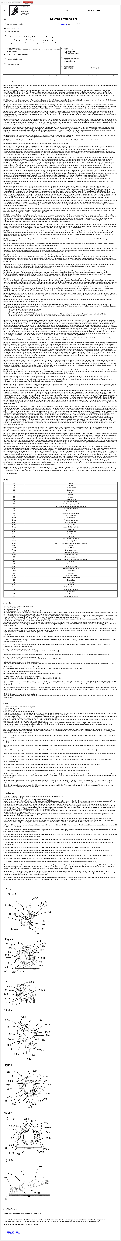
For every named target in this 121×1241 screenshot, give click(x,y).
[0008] (17, 1232)
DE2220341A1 (11, 1233)
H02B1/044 (64, 24)
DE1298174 (11, 1232)
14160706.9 (19, 28)
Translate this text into (6, 2)
